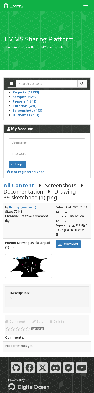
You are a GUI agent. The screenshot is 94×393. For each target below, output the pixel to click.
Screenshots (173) (27, 110)
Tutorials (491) (25, 106)
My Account (21, 128)
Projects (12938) (26, 92)
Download (70, 244)
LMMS (17, 6)
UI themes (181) (26, 115)
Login (18, 164)
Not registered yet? (27, 172)
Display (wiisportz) (22, 207)
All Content (18, 185)
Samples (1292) (25, 97)
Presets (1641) (24, 101)
